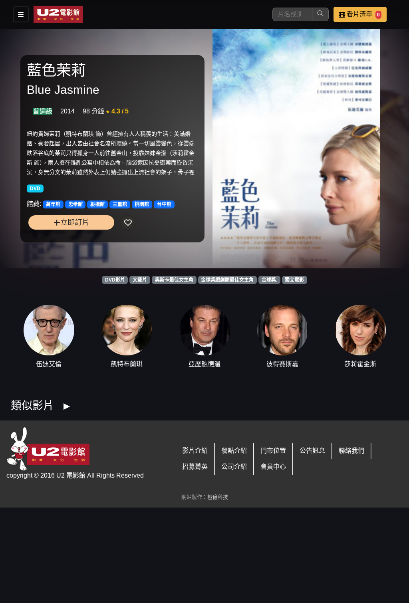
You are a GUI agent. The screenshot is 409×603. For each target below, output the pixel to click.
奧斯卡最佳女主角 (174, 280)
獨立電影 (294, 280)
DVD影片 (115, 280)
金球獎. (269, 280)
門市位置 (273, 450)
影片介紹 (195, 450)
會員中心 (273, 466)
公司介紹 (234, 466)
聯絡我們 (351, 450)
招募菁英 (195, 466)
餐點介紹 (234, 450)
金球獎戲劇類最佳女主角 (227, 280)
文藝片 (140, 280)
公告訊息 (312, 450)
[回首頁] (58, 14)
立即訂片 (74, 222)
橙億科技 (217, 497)
